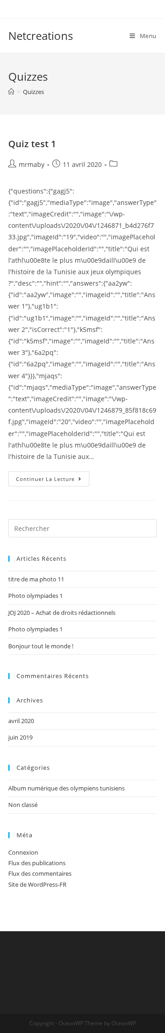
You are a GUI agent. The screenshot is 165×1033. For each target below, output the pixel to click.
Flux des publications (37, 863)
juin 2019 (20, 737)
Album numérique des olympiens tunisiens (66, 788)
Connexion (23, 852)
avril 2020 (21, 721)
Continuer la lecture (52, 480)
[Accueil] (11, 92)
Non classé (23, 805)
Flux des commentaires (40, 873)
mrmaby (31, 164)
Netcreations (40, 35)
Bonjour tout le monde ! (40, 646)
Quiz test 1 (32, 144)
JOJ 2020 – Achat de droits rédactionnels (62, 612)
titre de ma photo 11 (36, 579)
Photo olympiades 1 (35, 595)
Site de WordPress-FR (37, 884)
